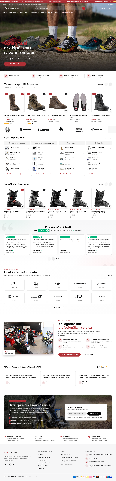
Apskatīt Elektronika (94, 173)
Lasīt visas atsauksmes (62, 259)
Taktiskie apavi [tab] (9, 88)
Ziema (42, 12)
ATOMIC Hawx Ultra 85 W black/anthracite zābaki (98, 212)
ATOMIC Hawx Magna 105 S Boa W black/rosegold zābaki (57, 212)
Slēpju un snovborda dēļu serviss (69, 457)
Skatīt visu (100, 84)
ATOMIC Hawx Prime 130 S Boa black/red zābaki (12, 212)
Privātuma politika (43, 465)
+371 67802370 (110, 4)
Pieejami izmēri (11, 121)
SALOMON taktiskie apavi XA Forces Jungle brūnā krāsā (14, 116)
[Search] (83, 8)
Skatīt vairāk (100, 184)
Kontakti (40, 454)
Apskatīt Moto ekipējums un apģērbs (43, 173)
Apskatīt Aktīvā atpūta (66, 173)
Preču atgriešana (42, 460)
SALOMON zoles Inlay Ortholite (78, 115)
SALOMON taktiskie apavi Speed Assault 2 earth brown (56, 116)
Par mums (27, 4)
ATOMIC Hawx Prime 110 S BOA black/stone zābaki (78, 212)
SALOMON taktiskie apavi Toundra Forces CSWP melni (100, 116)
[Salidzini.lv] (32, 477)
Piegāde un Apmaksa (44, 457)
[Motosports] (23, 129)
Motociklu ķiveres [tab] (21, 88)
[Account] (109, 8)
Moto (4, 12)
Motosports (24, 476)
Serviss (13, 4)
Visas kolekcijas (108, 138)
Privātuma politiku (98, 417)
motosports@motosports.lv (70, 438)
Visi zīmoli (109, 275)
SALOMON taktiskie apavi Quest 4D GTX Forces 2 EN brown (35, 116)
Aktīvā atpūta (24, 12)
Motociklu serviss (65, 454)
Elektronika (34, 12)
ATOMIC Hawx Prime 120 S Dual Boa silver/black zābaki (35, 212)
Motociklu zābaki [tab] (32, 88)
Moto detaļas (12, 12)
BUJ (43, 4)
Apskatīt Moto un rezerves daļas (14, 173)
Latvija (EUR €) (10, 476)
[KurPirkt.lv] (39, 477)
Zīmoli (39, 4)
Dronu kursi (34, 4)
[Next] (110, 84)
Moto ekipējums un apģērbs (44, 143)
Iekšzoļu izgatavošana (67, 464)
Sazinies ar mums (6, 4)
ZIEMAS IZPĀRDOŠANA (67, 12)
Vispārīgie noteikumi (44, 462)
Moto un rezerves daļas (17, 143)
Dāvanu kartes (20, 4)
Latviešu (103, 8)
